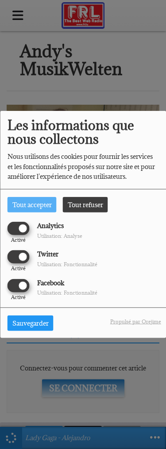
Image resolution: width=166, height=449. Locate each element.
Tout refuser (85, 205)
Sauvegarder (30, 323)
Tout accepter (32, 205)
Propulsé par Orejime (135, 321)
